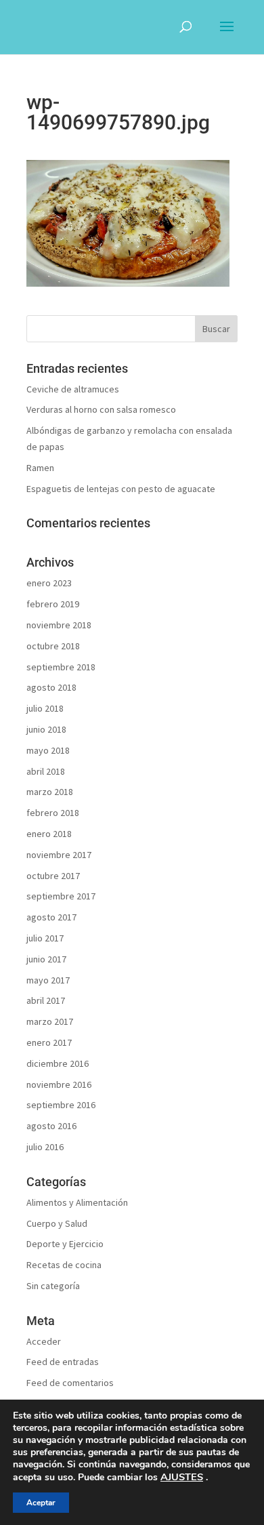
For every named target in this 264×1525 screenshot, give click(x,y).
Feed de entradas (62, 1362)
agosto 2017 (51, 917)
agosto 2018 (51, 687)
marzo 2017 (49, 1021)
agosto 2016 (51, 1126)
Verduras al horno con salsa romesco (101, 409)
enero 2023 (49, 583)
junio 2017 (46, 959)
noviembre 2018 (58, 625)
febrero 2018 (52, 813)
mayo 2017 (48, 980)
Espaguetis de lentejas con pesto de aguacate (120, 489)
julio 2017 (45, 938)
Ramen (40, 468)
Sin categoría (53, 1286)
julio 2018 (45, 708)
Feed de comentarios (70, 1383)
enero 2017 (49, 1042)
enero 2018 (49, 834)
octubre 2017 (53, 876)
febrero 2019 (52, 604)
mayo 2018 (48, 750)
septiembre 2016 (60, 1105)
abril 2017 (45, 1000)
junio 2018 (46, 729)
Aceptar (41, 1502)
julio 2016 (45, 1147)
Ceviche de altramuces (72, 389)
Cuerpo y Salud (56, 1223)
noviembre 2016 (58, 1084)
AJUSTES (181, 1477)
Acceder (43, 1341)
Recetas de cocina (64, 1265)
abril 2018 (45, 771)
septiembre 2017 (60, 896)
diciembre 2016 (57, 1063)
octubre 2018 (53, 646)
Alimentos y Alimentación (77, 1202)
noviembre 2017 (58, 855)
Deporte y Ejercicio (65, 1244)
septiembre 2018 (60, 667)
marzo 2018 (49, 792)
